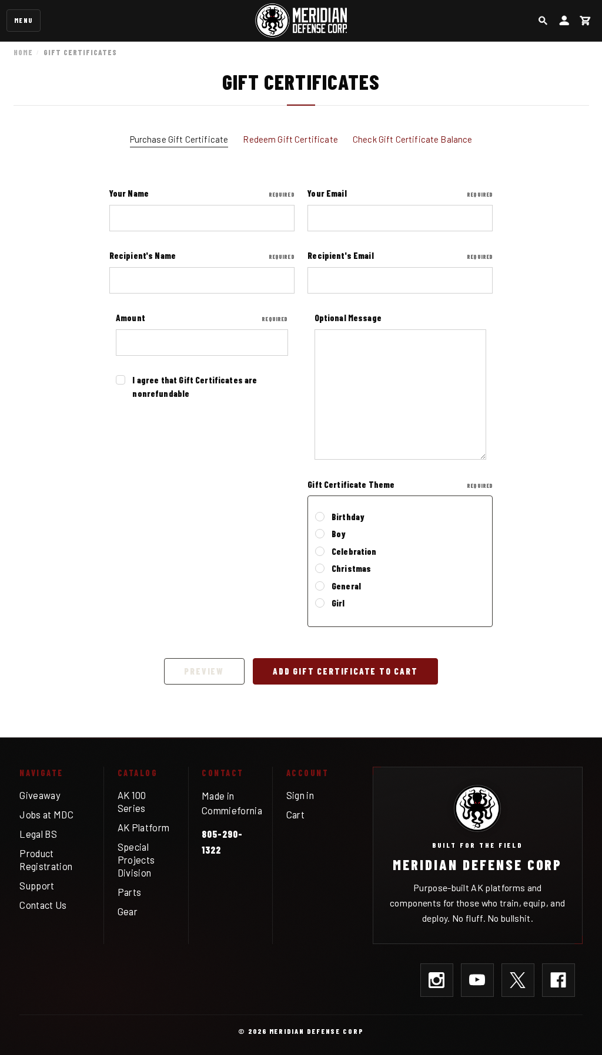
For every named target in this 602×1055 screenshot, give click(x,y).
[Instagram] (436, 979)
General (346, 586)
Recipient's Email (400, 255)
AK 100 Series (132, 801)
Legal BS (38, 834)
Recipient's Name (202, 255)
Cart (295, 814)
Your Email (400, 193)
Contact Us (42, 905)
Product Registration (45, 859)
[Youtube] (477, 979)
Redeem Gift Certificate (290, 139)
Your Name (202, 193)
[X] (517, 979)
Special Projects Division (136, 860)
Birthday (348, 516)
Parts (130, 892)
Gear (128, 911)
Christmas (351, 568)
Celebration (354, 551)
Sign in (300, 795)
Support (36, 885)
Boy (339, 533)
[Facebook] (558, 979)
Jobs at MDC (46, 814)
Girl (338, 603)
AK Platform (144, 827)
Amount (202, 317)
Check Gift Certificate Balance (413, 139)
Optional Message (348, 317)
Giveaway (40, 795)
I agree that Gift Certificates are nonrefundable (194, 387)
